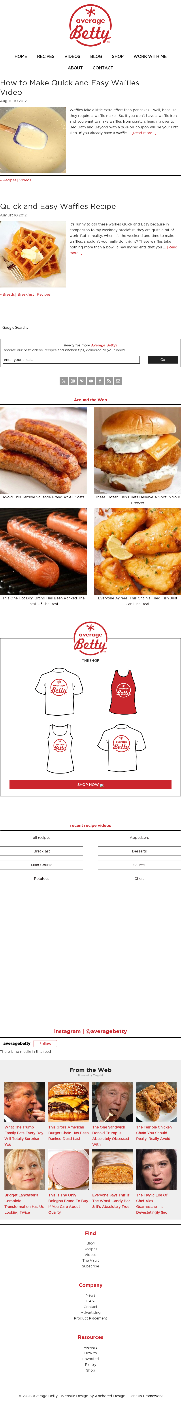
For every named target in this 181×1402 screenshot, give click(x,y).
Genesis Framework (145, 1396)
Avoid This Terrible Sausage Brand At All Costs (43, 497)
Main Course (41, 865)
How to (90, 1353)
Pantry (90, 1364)
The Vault (90, 1260)
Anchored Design (110, 1396)
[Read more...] (144, 133)
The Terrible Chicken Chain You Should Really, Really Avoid (154, 1133)
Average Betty (90, 25)
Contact (90, 1307)
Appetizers (139, 837)
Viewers (90, 1347)
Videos (25, 180)
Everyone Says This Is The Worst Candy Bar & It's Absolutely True (111, 1201)
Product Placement (90, 1318)
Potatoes (41, 878)
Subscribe (90, 1266)
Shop (90, 1370)
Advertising (91, 1312)
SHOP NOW (88, 784)
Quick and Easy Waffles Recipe (58, 206)
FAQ (90, 1301)
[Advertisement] (33, 954)
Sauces (139, 865)
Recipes (9, 180)
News (90, 1295)
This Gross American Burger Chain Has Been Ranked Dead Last (68, 1133)
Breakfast (26, 294)
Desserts (139, 851)
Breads (9, 294)
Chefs (139, 878)
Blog (91, 1243)
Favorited (90, 1359)
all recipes (41, 837)
